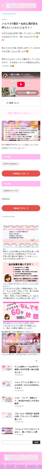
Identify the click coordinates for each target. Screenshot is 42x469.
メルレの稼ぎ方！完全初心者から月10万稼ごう (20, 354)
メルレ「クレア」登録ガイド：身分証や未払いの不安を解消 (27, 401)
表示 (16, 103)
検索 (36, 442)
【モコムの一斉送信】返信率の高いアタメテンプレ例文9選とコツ (27, 416)
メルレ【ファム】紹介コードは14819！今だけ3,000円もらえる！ (27, 385)
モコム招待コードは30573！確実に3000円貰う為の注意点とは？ (27, 369)
